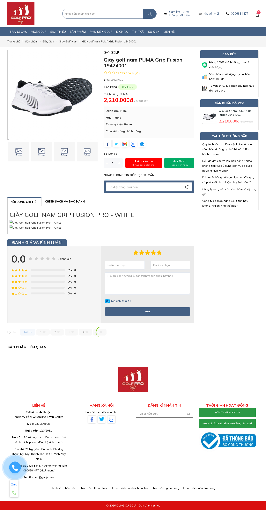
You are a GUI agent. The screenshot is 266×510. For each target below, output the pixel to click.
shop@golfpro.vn (43, 477)
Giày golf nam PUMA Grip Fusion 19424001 (235, 112)
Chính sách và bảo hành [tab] (65, 201)
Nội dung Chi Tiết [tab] (24, 202)
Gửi (147, 311)
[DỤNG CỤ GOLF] (20, 13)
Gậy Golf (111, 52)
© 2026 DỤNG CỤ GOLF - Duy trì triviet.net (133, 505)
